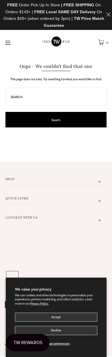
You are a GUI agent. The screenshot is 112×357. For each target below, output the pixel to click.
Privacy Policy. (39, 303)
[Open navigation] (14, 42)
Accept (56, 317)
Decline (56, 330)
